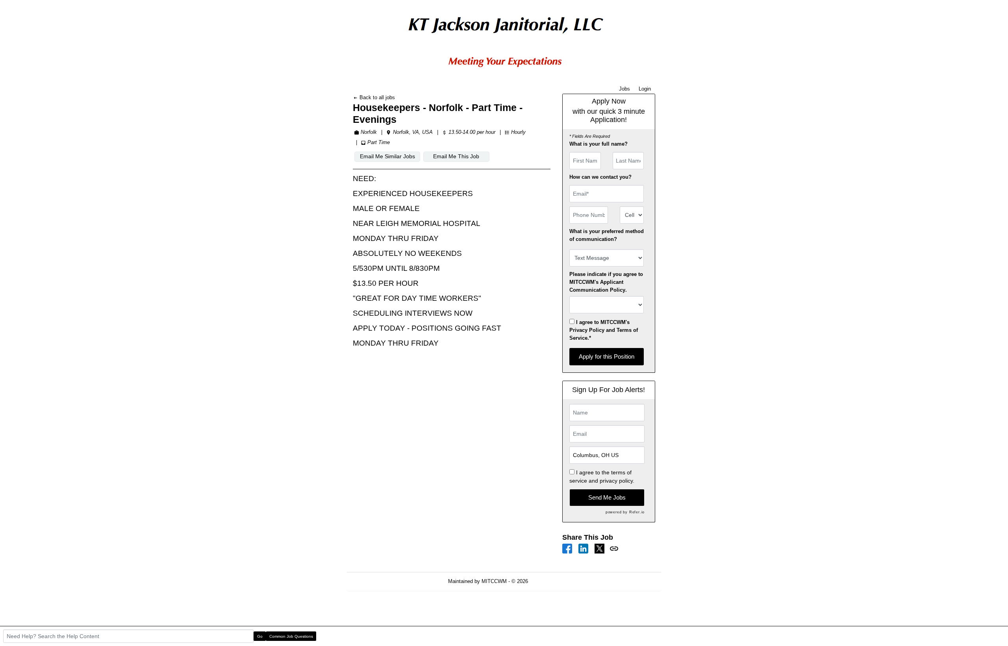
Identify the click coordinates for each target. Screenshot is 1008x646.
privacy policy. (617, 481)
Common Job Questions (291, 636)
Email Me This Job (456, 156)
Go (260, 636)
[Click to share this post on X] (599, 548)
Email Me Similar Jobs (387, 156)
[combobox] (632, 215)
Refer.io (637, 512)
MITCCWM (494, 581)
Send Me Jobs (607, 497)
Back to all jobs (376, 97)
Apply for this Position (606, 356)
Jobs (624, 89)
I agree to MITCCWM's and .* (603, 330)
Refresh (551, 581)
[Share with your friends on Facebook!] (567, 548)
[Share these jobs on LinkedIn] (583, 548)
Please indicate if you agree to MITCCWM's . (606, 282)
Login (645, 89)
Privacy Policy (586, 330)
